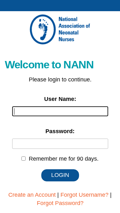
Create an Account (32, 195)
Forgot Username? (84, 195)
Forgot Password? (60, 203)
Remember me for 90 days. (64, 159)
